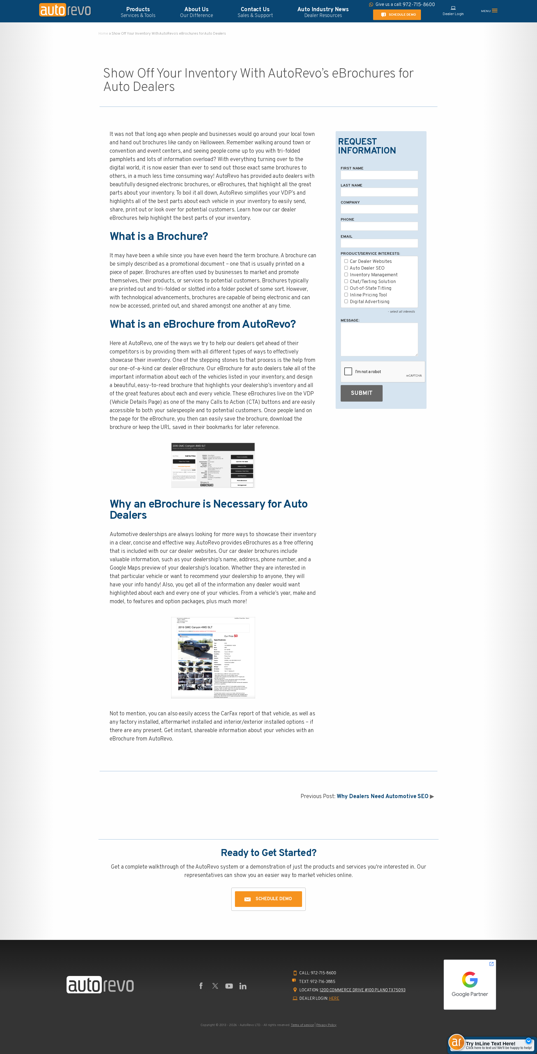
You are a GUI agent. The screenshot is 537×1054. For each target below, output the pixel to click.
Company (350, 202)
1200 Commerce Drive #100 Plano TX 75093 (363, 990)
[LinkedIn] (243, 986)
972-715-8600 (323, 973)
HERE (334, 998)
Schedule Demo (402, 15)
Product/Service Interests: (370, 253)
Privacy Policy (326, 1025)
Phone (347, 219)
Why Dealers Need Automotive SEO (383, 796)
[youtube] (229, 986)
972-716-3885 (323, 982)
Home (103, 34)
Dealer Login (453, 14)
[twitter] (215, 986)
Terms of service (302, 1025)
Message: (350, 320)
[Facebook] (201, 986)
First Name (352, 168)
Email (346, 236)
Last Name (351, 185)
